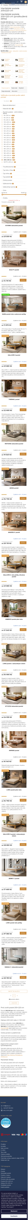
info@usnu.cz (6, 1106)
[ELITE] (14, 344)
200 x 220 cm (9, 160)
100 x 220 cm (9, 126)
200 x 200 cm (9, 155)
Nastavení (14, 1211)
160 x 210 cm (9, 144)
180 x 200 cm (9, 148)
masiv (10, 51)
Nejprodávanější (6, 91)
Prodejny (3, 1144)
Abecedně (14, 91)
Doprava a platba (5, 1154)
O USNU (3, 1150)
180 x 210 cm (9, 151)
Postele (3, 1171)
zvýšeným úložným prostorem (18, 30)
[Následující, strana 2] (14, 995)
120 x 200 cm (9, 128)
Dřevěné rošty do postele (8, 1179)
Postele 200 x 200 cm (7, 1181)
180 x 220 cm (9, 153)
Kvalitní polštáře (5, 1187)
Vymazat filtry (13, 200)
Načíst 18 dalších (14, 991)
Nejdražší (21, 88)
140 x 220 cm (9, 140)
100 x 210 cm (9, 124)
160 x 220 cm (9, 146)
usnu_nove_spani (7, 1110)
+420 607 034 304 (8, 1108)
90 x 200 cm (9, 115)
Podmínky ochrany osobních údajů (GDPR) (12, 1158)
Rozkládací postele (6, 1185)
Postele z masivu (5, 1175)
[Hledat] (17, 2)
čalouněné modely (19, 28)
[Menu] (25, 2)
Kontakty (3, 1146)
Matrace (3, 1169)
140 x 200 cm (9, 135)
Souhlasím (14, 1216)
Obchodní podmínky (6, 1156)
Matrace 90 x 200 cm (6, 1183)
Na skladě (7, 101)
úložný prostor (23, 51)
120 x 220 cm (9, 133)
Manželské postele (6, 1173)
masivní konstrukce (15, 27)
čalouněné (15, 51)
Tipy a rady (3, 1152)
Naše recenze (4, 1148)
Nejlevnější (14, 88)
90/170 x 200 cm (9, 162)
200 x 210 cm (9, 157)
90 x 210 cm (8, 117)
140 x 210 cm (9, 137)
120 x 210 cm (9, 131)
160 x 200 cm (9, 142)
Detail (23, 236)
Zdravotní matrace (6, 1177)
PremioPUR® (19, 45)
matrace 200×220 (6, 52)
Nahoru (14, 1003)
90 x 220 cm (8, 120)
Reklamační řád (5, 1160)
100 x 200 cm (9, 122)
